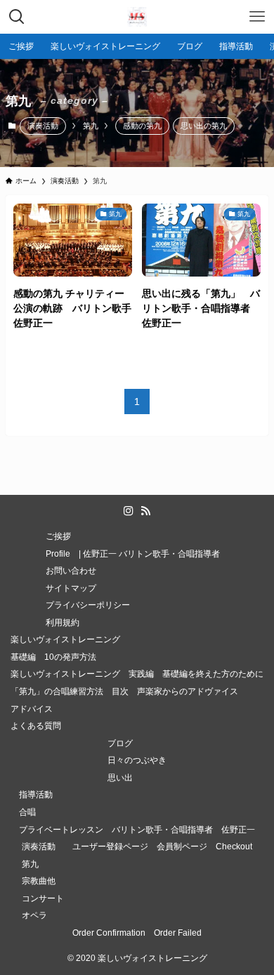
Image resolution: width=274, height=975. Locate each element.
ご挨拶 (58, 535)
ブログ (120, 743)
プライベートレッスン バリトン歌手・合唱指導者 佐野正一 (137, 829)
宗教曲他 (39, 880)
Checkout (234, 846)
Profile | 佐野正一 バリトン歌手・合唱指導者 (137, 553)
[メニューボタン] (257, 17)
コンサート (43, 898)
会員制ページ (182, 846)
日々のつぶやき (137, 759)
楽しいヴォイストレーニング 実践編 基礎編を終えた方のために (137, 673)
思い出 (120, 777)
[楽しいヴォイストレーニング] (137, 17)
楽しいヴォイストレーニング (65, 639)
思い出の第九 (204, 125)
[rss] (145, 511)
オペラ (34, 915)
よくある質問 (36, 725)
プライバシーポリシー (92, 604)
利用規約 (62, 622)
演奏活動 (42, 125)
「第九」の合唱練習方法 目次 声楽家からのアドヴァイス (124, 691)
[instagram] (128, 511)
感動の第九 (142, 125)
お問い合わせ (71, 570)
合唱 (27, 811)
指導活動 (36, 794)
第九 (30, 863)
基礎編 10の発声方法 (53, 656)
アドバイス (32, 708)
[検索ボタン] (17, 17)
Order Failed (178, 932)
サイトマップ (71, 587)
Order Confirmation (108, 932)
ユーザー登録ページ (110, 846)
